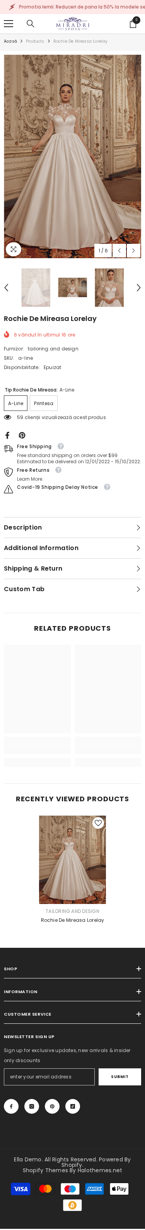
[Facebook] (7, 434)
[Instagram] (31, 1106)
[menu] (8, 23)
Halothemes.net (100, 1170)
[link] (37, 749)
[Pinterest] (22, 434)
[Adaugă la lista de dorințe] (98, 823)
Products (35, 41)
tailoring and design (53, 348)
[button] (119, 250)
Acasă (10, 41)
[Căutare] (30, 23)
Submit (119, 1077)
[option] (72, 156)
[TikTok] (72, 1106)
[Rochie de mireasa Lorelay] (72, 859)
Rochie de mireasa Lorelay (72, 920)
